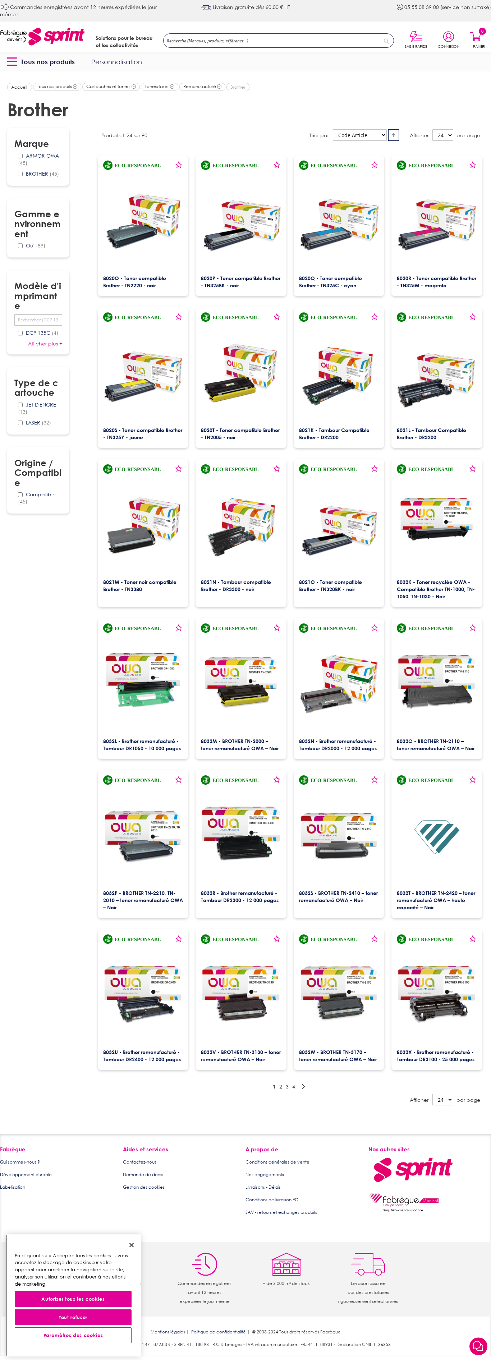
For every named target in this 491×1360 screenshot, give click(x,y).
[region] (73, 1295)
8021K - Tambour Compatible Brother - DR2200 (334, 433)
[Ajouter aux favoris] (178, 167)
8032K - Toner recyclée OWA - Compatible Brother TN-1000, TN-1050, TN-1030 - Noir (436, 589)
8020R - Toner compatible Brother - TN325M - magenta (436, 281)
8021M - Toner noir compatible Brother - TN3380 (139, 585)
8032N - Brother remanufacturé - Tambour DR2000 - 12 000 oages (338, 744)
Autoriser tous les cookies (73, 1299)
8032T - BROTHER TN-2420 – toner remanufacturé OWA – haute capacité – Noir (436, 900)
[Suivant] (303, 1086)
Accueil (19, 87)
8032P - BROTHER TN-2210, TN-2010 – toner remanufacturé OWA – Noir (143, 900)
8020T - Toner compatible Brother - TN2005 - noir (240, 433)
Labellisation (12, 1187)
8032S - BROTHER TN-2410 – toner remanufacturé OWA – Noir (338, 896)
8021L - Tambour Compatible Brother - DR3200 (431, 433)
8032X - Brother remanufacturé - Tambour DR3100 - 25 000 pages (435, 1055)
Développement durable (26, 1174)
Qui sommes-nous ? (20, 1162)
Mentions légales (168, 1332)
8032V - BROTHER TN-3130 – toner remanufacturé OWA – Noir (241, 1055)
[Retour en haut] (478, 1327)
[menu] (245, 61)
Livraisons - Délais (263, 1187)
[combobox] (278, 40)
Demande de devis (143, 1174)
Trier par (319, 135)
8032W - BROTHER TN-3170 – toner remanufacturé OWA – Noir (338, 1055)
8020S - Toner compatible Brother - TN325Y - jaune (142, 433)
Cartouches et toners (109, 86)
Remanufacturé (200, 86)
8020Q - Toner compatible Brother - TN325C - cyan (330, 281)
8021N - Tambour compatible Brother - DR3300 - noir (236, 585)
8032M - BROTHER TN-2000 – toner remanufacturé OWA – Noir (240, 744)
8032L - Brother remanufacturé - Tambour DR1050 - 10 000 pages (142, 744)
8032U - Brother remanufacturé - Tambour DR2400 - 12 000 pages (142, 1055)
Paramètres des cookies (73, 1335)
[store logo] (42, 37)
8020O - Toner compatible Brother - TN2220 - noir (134, 281)
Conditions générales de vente (277, 1162)
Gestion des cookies (144, 1187)
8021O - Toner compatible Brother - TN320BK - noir (330, 585)
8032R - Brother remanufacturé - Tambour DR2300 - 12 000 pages (240, 896)
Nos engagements (265, 1174)
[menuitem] (42, 61)
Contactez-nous (139, 1162)
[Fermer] (131, 1245)
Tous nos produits (55, 86)
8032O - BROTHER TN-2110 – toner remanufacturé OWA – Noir (435, 744)
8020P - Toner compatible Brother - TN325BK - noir (240, 281)
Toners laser (157, 86)
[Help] (478, 1346)
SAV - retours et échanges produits (281, 1212)
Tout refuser (73, 1317)
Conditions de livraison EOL (273, 1199)
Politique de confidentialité (218, 1332)
